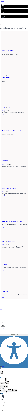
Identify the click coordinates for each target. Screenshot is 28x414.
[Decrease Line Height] (0, 377)
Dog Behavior (3, 160)
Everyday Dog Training (3, 16)
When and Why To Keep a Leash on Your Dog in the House (11, 190)
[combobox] (14, 335)
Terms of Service (3, 326)
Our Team (3, 9)
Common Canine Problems (4, 188)
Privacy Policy (2, 325)
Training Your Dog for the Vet (6, 77)
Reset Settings (1, 393)
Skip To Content (1, 392)
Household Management (9, 188)
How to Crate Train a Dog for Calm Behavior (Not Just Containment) (13, 243)
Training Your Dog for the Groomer (7, 108)
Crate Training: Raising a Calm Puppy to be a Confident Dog (11, 130)
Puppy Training (3, 5)
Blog (1, 410)
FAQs (1, 13)
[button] (1, 372)
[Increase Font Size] (0, 367)
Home (2, 3)
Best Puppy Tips (4, 264)
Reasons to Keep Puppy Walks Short (8, 50)
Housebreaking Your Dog (6, 291)
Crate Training (3, 15)
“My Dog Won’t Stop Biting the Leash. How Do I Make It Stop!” (12, 221)
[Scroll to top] (0, 399)
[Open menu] (0, 24)
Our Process (3, 12)
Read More (3, 114)
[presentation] (14, 39)
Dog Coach (3, 110)
